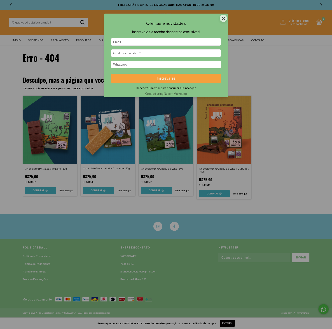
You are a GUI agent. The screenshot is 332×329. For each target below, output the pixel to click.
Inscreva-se (166, 78)
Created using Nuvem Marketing (166, 93)
